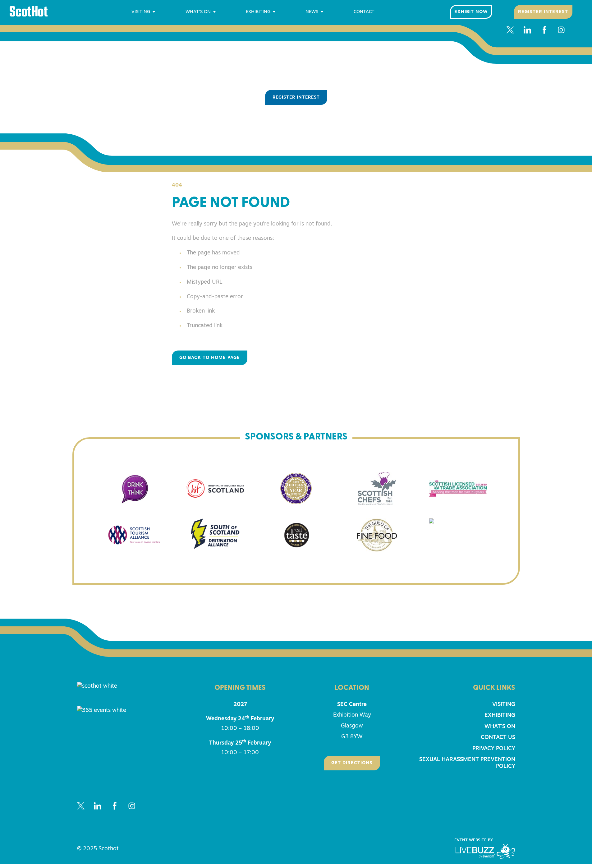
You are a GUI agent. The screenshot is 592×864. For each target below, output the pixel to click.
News (311, 12)
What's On (198, 12)
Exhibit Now (471, 12)
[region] (296, 85)
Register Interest (543, 12)
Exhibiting (258, 12)
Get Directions (352, 763)
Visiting (140, 12)
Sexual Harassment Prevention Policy (467, 763)
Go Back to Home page (209, 357)
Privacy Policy (493, 748)
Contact (364, 12)
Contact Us (498, 737)
